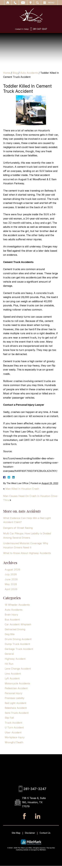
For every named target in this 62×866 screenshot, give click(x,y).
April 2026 (11, 589)
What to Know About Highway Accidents (27, 553)
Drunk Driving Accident (18, 639)
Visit (30, 2)
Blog (15, 72)
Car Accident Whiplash (18, 624)
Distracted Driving (15, 629)
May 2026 (11, 584)
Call (15, 2)
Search (37, 2)
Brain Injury (11, 614)
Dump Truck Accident (17, 643)
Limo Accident (13, 673)
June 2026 (11, 579)
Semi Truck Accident (17, 712)
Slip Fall (9, 717)
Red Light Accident (15, 703)
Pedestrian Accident (16, 688)
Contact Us (45, 833)
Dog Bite (10, 634)
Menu (51, 2)
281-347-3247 (40, 29)
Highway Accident (15, 658)
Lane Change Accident (18, 668)
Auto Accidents (29, 72)
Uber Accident (13, 732)
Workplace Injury (15, 737)
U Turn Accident (14, 727)
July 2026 (11, 574)
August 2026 (12, 569)
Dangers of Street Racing (18, 527)
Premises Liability (14, 698)
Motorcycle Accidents (17, 683)
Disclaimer (30, 833)
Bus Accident (12, 619)
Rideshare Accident (16, 707)
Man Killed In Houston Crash (22, 488)
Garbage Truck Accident (19, 648)
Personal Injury (13, 693)
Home (7, 2)
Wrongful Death (14, 742)
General (9, 653)
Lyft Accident (12, 678)
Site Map (16, 833)
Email (23, 2)
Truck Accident (13, 722)
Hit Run (9, 663)
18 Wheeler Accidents (17, 604)
